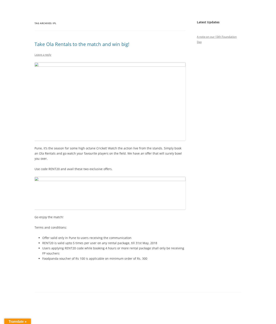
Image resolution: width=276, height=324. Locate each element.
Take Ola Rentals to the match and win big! (81, 44)
